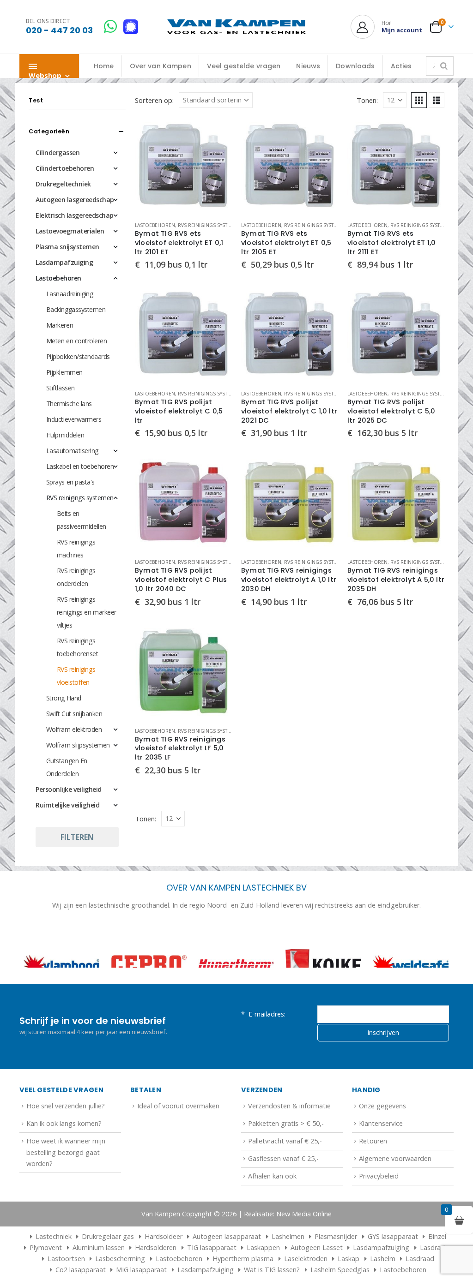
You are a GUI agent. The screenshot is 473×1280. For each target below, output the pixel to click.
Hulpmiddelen (65, 435)
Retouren (373, 1171)
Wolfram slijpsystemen (78, 745)
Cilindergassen (57, 152)
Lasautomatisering (72, 450)
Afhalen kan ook (272, 1206)
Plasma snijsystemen (67, 246)
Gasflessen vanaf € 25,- (283, 1188)
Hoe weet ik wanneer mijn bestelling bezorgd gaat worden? (65, 1182)
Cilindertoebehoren (65, 168)
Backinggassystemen (75, 309)
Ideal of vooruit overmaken (178, 1136)
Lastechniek (54, 1266)
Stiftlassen (60, 387)
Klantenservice (381, 1153)
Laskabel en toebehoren (80, 466)
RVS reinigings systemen (209, 225)
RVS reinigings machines (76, 548)
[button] (419, 100)
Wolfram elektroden (74, 729)
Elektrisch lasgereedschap (75, 215)
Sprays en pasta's (70, 482)
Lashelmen (288, 1266)
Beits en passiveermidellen (81, 520)
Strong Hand (63, 698)
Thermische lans (69, 403)
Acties (401, 66)
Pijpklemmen (64, 372)
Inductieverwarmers (73, 419)
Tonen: (367, 100)
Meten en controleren (76, 340)
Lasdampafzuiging (64, 262)
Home (104, 66)
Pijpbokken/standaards (78, 356)
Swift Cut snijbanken (74, 713)
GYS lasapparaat (393, 1266)
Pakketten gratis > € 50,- (286, 1153)
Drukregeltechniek (63, 183)
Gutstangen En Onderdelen (66, 767)
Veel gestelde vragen (244, 66)
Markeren (59, 325)
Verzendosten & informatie (289, 1136)
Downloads (355, 66)
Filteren (77, 837)
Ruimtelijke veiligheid (67, 805)
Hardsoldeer (163, 1266)
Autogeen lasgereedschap (75, 199)
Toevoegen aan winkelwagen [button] (216, 132)
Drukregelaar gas (108, 1266)
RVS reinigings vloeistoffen (76, 676)
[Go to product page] (183, 165)
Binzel (437, 1266)
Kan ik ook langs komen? (64, 1153)
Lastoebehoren (155, 225)
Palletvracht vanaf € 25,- (285, 1171)
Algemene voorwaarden (395, 1188)
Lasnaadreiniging (69, 293)
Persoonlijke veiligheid (69, 789)
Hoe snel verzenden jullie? (65, 1136)
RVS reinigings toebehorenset (77, 647)
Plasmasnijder (336, 1266)
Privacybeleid (379, 1206)
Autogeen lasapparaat (227, 1266)
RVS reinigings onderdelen (76, 577)
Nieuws (308, 66)
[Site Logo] (236, 27)
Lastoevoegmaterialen (70, 231)
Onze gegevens (382, 1136)
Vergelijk (216, 153)
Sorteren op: (154, 100)
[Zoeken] (444, 66)
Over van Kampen (160, 66)
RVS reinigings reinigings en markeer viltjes (86, 612)
